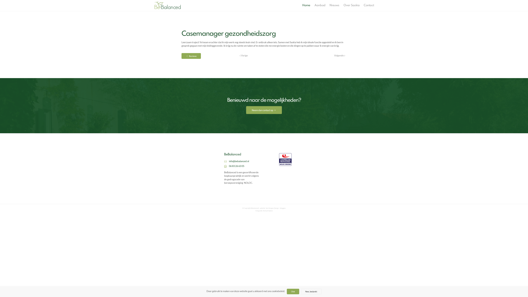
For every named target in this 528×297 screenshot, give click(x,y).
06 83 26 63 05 (236, 166)
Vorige (244, 55)
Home (306, 5)
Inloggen (283, 208)
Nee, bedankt (311, 291)
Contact (369, 5)
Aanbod (319, 5)
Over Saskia (351, 5)
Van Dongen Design (272, 208)
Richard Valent (268, 211)
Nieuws (334, 5)
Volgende (339, 55)
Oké (293, 291)
